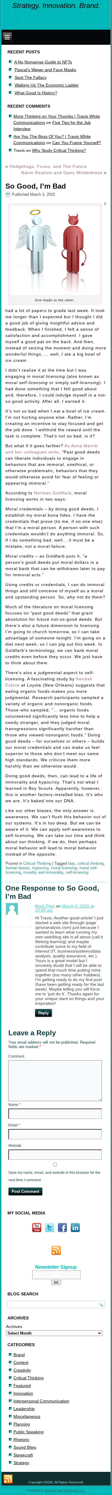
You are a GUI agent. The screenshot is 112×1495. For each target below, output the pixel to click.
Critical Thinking (37, 863)
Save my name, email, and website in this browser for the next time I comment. (54, 1176)
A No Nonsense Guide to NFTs (43, 62)
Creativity (22, 1370)
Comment (16, 1056)
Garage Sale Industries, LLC (65, 1490)
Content (20, 1362)
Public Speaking (28, 1431)
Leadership (24, 1408)
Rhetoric (21, 1439)
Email (14, 1125)
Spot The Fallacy (31, 77)
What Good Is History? (36, 92)
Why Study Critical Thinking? (59, 150)
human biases (18, 868)
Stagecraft (23, 1455)
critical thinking (91, 863)
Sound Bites (24, 1447)
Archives (14, 1326)
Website (15, 1146)
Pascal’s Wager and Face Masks (45, 69)
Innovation (23, 1393)
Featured (22, 1385)
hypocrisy (40, 868)
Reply (43, 1013)
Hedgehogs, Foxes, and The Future (48, 166)
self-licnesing (77, 872)
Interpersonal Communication (41, 1401)
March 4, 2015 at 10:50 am (64, 908)
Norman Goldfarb (52, 493)
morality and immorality (43, 872)
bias (71, 863)
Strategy (21, 1462)
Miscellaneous (26, 1416)
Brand (19, 1354)
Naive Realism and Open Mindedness (61, 172)
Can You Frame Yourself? (76, 142)
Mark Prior (45, 906)
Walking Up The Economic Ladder (47, 85)
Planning (21, 1424)
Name (14, 1105)
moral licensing (64, 868)
